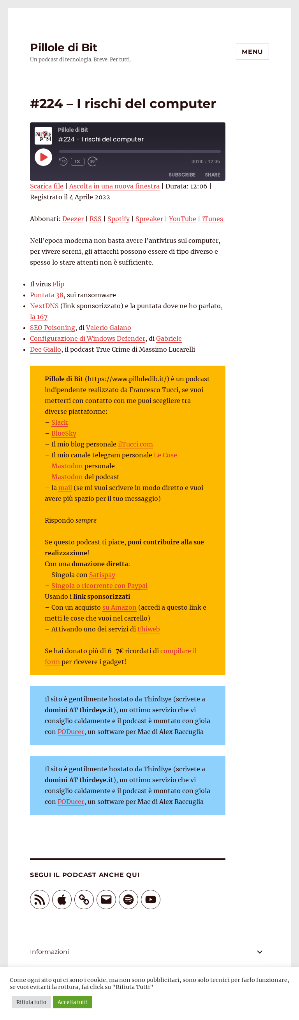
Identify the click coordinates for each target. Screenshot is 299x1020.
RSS (96, 219)
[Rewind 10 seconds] (63, 162)
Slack (59, 422)
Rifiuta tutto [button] (31, 1002)
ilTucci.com (135, 444)
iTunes (212, 219)
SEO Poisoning (52, 327)
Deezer (73, 219)
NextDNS (44, 306)
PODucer (71, 732)
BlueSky (63, 433)
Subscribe (182, 174)
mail (65, 488)
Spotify (118, 219)
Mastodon (67, 466)
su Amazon (119, 607)
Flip (58, 284)
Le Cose (165, 455)
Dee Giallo (45, 349)
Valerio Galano (108, 327)
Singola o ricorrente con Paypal (99, 585)
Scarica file (46, 186)
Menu (252, 52)
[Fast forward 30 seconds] (93, 162)
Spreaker (149, 219)
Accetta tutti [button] (73, 1002)
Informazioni (49, 951)
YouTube (182, 219)
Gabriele (169, 338)
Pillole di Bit (63, 47)
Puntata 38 (46, 295)
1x (78, 161)
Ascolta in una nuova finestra (114, 186)
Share (212, 174)
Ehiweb (148, 629)
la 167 (38, 317)
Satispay (102, 575)
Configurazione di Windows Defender (87, 338)
